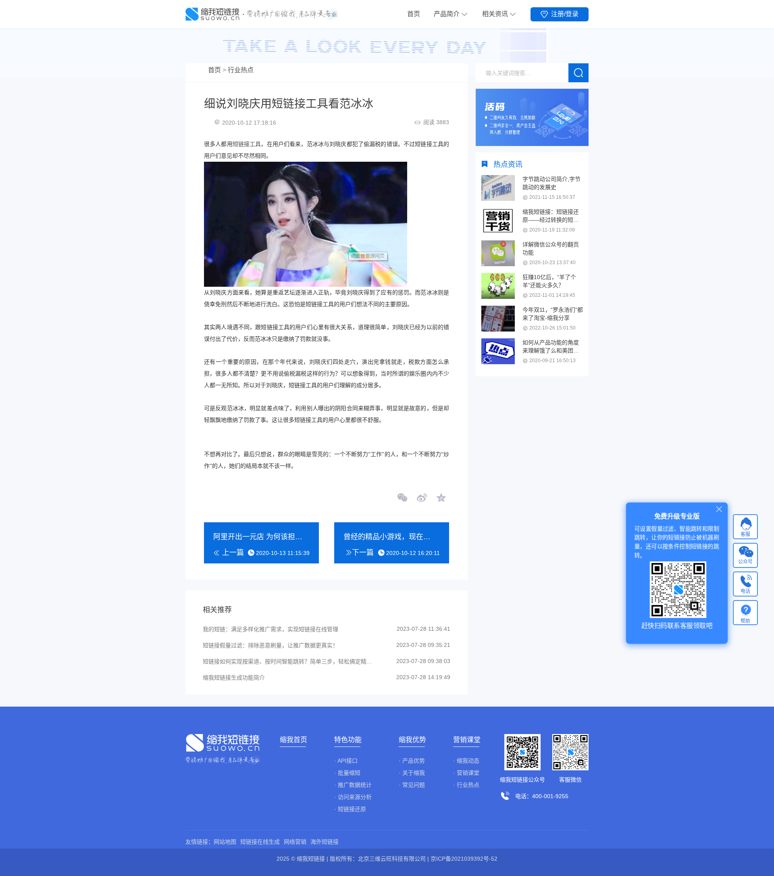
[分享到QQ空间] (440, 498)
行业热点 (241, 70)
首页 (413, 13)
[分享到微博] (421, 498)
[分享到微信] (402, 498)
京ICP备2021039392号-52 (464, 858)
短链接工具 (247, 144)
